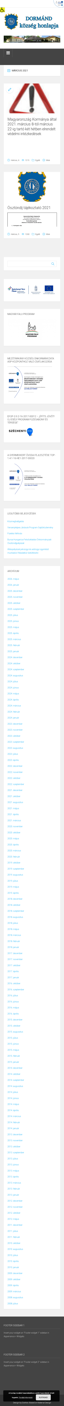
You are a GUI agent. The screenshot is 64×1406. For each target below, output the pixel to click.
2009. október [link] (13, 1279)
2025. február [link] (13, 645)
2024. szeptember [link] (15, 669)
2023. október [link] (13, 736)
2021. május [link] (13, 808)
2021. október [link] (13, 796)
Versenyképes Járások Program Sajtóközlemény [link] (30, 527)
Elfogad (43, 1397)
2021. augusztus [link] (15, 802)
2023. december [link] (14, 724)
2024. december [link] (14, 657)
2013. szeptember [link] (15, 1152)
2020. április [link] (13, 844)
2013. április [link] (13, 1176)
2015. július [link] (12, 1038)
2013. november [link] (15, 1140)
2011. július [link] (12, 1231)
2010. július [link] (12, 1255)
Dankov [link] (25, 1403)
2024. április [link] (13, 700)
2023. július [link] (12, 754)
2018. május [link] (13, 929)
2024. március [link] (14, 705)
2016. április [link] (13, 1014)
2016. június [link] (13, 1001)
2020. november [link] (15, 826)
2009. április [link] (13, 1285)
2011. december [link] (14, 1225)
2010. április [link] (13, 1261)
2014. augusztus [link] (15, 1086)
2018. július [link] (12, 923)
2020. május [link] (13, 838)
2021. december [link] (14, 790)
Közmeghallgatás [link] (15, 521)
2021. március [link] (14, 820)
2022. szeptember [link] (15, 784)
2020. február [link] (13, 857)
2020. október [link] (13, 832)
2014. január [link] (13, 1128)
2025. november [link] (15, 597)
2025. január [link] (13, 651)
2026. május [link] (13, 579)
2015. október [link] (13, 1026)
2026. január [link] (13, 585)
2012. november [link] (15, 1207)
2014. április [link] (13, 1110)
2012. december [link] (14, 1201)
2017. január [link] (13, 977)
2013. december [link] (14, 1134)
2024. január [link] (13, 718)
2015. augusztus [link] (15, 1032)
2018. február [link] (13, 941)
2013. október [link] (13, 1146)
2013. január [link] (13, 1195)
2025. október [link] (13, 603)
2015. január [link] (13, 1062)
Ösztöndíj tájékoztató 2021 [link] (29, 208)
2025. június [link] (13, 621)
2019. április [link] (13, 893)
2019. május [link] (13, 887)
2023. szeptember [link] (15, 742)
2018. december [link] (14, 899)
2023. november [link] (15, 730)
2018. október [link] (13, 905)
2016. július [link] (12, 995)
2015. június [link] (13, 1044)
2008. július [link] (12, 1303)
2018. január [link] (13, 947)
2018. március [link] (14, 935)
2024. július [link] (12, 681)
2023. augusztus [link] (15, 748)
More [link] (48, 160)
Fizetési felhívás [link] (14, 533)
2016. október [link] (13, 983)
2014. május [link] (13, 1104)
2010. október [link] (13, 1243)
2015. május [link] (13, 1050)
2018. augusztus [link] (15, 917)
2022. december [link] (14, 766)
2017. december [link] (14, 953)
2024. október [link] (13, 663)
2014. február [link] (13, 1122)
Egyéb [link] (37, 160)
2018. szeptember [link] (15, 911)
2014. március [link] (14, 1116)
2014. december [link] (14, 1068)
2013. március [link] (14, 1183)
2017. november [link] (15, 959)
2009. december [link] (14, 1273)
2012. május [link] (13, 1219)
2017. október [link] (13, 965)
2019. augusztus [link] (15, 875)
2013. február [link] (13, 1189)
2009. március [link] (14, 1291)
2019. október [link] (13, 862)
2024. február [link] (13, 712)
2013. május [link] (13, 1171)
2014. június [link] (13, 1098)
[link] (2, 9)
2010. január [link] (13, 1267)
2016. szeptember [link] (15, 989)
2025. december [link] (14, 591)
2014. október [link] (13, 1074)
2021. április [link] (13, 814)
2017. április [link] (13, 971)
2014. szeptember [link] (15, 1080)
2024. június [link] (13, 687)
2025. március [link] (14, 639)
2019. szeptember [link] (15, 869)
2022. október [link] (13, 778)
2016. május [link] (13, 1007)
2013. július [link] (12, 1158)
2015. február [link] (13, 1056)
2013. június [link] (13, 1164)
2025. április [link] (13, 633)
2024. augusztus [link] (15, 675)
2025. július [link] (12, 615)
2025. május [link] (13, 627)
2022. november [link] (15, 772)
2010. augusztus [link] (15, 1249)
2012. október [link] (13, 1213)
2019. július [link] (12, 881)
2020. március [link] (14, 850)
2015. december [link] (14, 1019)
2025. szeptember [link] (15, 609)
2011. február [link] (13, 1237)
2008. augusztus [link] (15, 1297)
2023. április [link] (13, 760)
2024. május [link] (13, 693)
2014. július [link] (12, 1092)
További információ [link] (25, 1397)
